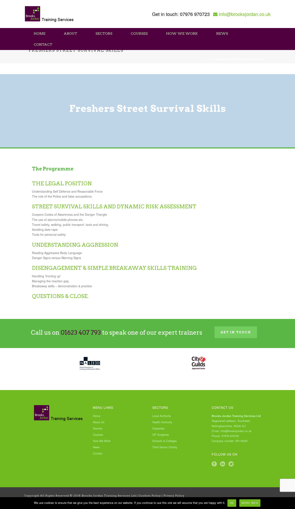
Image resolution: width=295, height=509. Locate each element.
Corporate (158, 428)
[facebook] (214, 464)
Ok (232, 502)
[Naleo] (89, 363)
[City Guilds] (198, 363)
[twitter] (231, 464)
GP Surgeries (160, 435)
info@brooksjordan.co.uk (245, 14)
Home (39, 33)
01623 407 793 (81, 332)
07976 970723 (195, 14)
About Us (99, 422)
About (70, 33)
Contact (43, 44)
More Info (250, 502)
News (222, 33)
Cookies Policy (149, 495)
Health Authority (162, 422)
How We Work (182, 33)
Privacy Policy (173, 495)
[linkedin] (222, 464)
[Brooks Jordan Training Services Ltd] (49, 14)
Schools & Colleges (164, 441)
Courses (139, 33)
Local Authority (161, 416)
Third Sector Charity (164, 447)
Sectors (103, 33)
